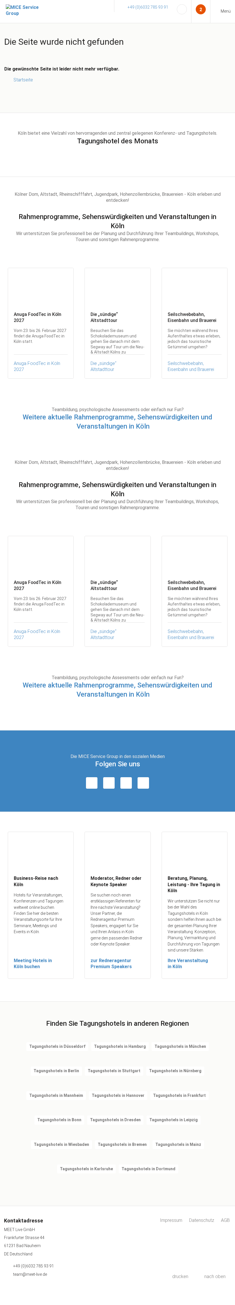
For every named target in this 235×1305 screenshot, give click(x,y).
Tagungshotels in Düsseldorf (57, 1046)
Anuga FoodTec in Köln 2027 (37, 366)
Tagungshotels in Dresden (115, 1120)
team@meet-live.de (30, 1274)
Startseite (23, 80)
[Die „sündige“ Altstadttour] (117, 287)
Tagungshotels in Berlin (56, 1070)
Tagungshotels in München (180, 1046)
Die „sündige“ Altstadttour (103, 366)
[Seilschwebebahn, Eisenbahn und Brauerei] (194, 287)
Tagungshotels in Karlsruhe (86, 1169)
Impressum (171, 1220)
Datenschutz (201, 1220)
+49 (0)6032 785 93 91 (148, 7)
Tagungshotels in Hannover (118, 1095)
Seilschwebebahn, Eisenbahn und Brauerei (191, 366)
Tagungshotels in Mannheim (56, 1095)
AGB (225, 1220)
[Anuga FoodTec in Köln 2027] (40, 287)
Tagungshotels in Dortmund (148, 1169)
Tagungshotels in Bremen (122, 1144)
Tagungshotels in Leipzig (173, 1120)
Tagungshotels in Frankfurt (179, 1095)
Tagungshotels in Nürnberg (175, 1070)
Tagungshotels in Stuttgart (114, 1070)
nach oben (215, 1276)
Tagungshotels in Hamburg (120, 1046)
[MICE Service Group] (23, 10)
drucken (180, 1276)
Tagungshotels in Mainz (178, 1144)
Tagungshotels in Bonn (59, 1120)
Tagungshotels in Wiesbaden (61, 1144)
